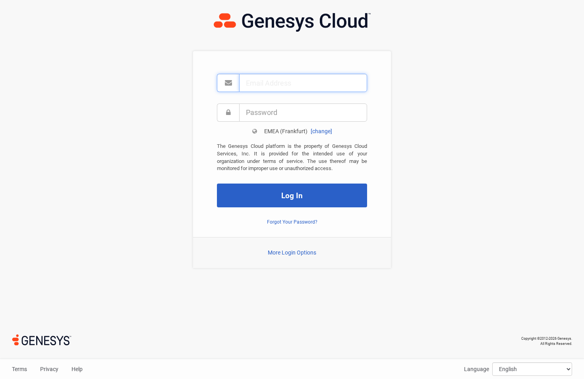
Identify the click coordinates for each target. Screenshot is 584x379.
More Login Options (292, 252)
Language (476, 369)
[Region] (254, 131)
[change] (321, 131)
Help (77, 369)
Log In (292, 195)
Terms (19, 369)
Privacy (49, 369)
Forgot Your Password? (292, 222)
